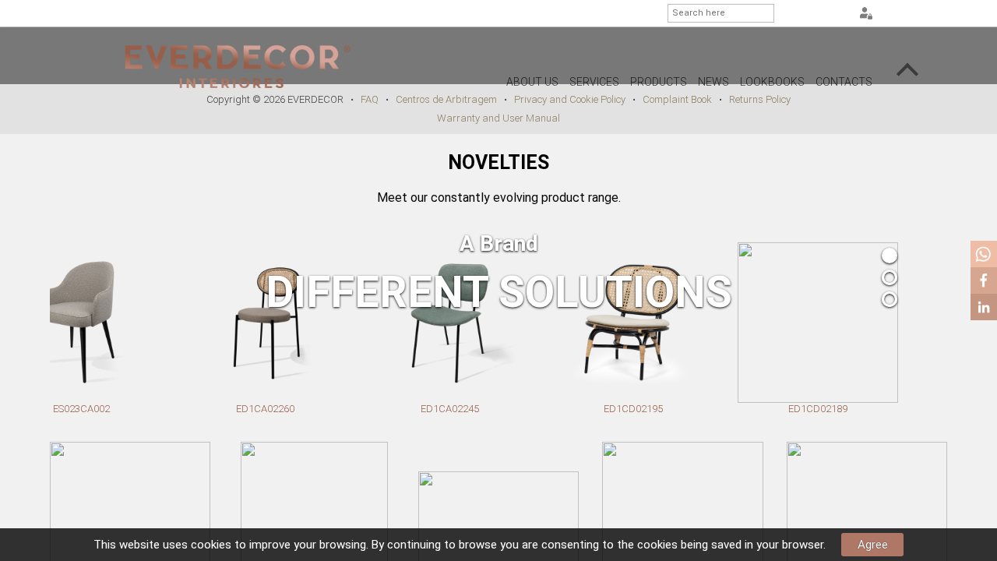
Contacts (844, 82)
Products (658, 82)
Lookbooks (772, 82)
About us (532, 82)
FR (837, 14)
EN (818, 14)
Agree (873, 545)
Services (594, 82)
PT (798, 14)
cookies (211, 545)
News (713, 82)
